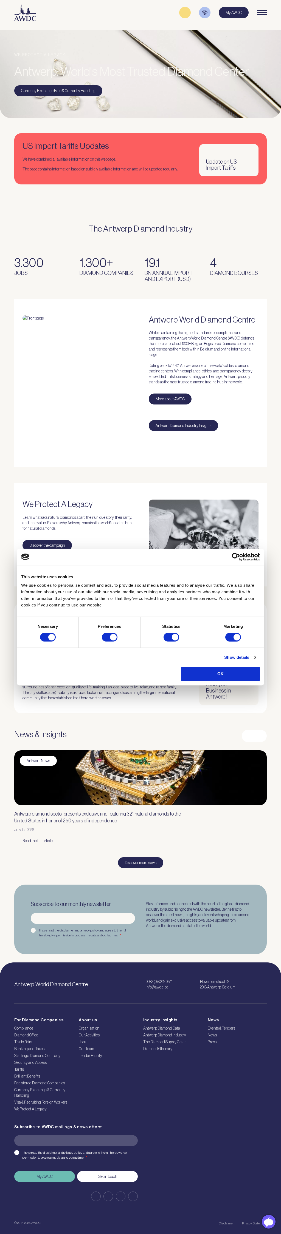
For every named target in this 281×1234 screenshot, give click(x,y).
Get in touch (107, 1176)
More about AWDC (170, 399)
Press (212, 1042)
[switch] (109, 637)
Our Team (86, 1049)
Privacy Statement (254, 1223)
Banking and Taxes (29, 1049)
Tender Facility (90, 1055)
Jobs (82, 1042)
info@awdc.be (157, 987)
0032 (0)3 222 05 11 (159, 981)
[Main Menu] (262, 13)
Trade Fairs (23, 1042)
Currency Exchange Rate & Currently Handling (58, 91)
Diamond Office (26, 1035)
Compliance (23, 1028)
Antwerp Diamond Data (161, 1028)
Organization (89, 1028)
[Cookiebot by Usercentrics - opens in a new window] (236, 557)
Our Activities (89, 1035)
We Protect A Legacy (30, 1109)
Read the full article (38, 841)
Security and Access (30, 1062)
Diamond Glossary (157, 1049)
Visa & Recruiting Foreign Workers (40, 1102)
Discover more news (140, 862)
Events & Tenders (221, 1028)
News (212, 1035)
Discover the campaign (47, 545)
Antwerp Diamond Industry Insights (183, 425)
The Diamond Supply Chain (165, 1042)
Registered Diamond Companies (39, 1083)
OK (220, 673)
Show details (236, 657)
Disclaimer (226, 1223)
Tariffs (19, 1069)
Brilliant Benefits (27, 1076)
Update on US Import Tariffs (221, 165)
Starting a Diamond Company (37, 1055)
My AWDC (44, 1176)
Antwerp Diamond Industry (164, 1035)
